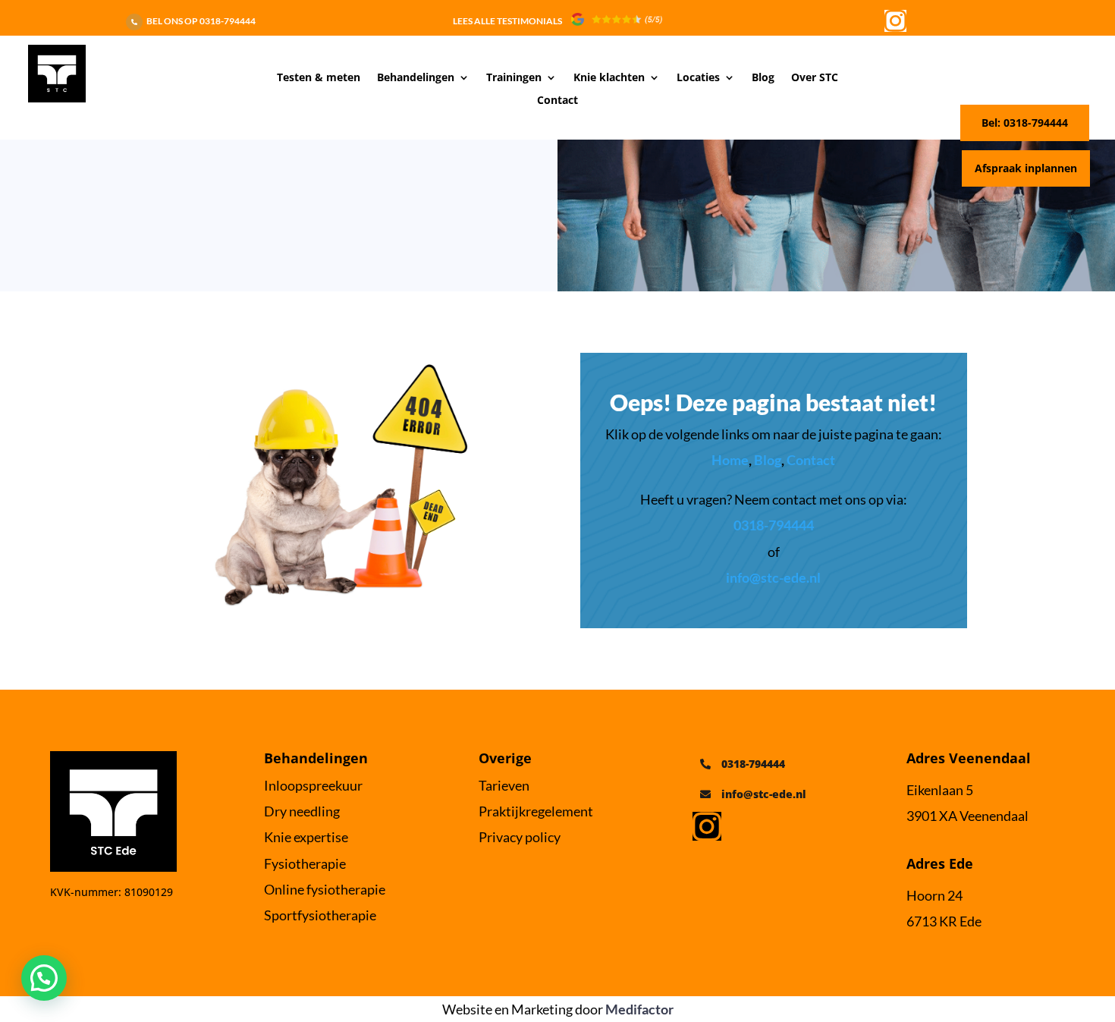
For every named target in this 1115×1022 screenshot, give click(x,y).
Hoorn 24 (934, 895)
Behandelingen (415, 78)
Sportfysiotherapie (320, 915)
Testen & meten (318, 78)
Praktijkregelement (536, 811)
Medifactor (639, 1009)
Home (730, 459)
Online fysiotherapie (324, 889)
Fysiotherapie (305, 863)
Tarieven (504, 785)
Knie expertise (306, 837)
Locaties (698, 78)
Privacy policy (520, 837)
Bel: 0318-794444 (1025, 122)
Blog (763, 78)
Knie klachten (609, 78)
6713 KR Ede (944, 921)
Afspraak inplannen (1026, 168)
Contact (557, 101)
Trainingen (514, 78)
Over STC (814, 78)
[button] (44, 978)
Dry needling (302, 811)
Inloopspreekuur (313, 785)
